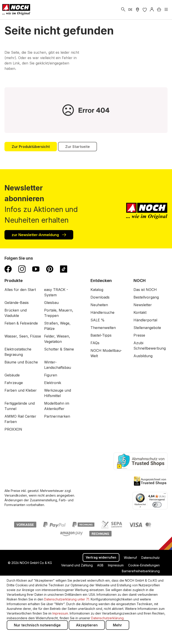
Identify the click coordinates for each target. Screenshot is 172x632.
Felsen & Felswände (21, 323)
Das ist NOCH (145, 289)
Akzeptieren (87, 625)
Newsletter (142, 305)
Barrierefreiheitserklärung (141, 571)
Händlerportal (145, 320)
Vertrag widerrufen (101, 557)
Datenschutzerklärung (107, 618)
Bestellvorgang (146, 297)
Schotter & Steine (59, 349)
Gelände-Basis (16, 302)
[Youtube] (35, 269)
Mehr (117, 625)
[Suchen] (123, 9)
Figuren (50, 375)
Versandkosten (15, 495)
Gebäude (12, 375)
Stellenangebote (147, 327)
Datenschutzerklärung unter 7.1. (67, 599)
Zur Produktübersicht (31, 146)
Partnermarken (57, 416)
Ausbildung (143, 356)
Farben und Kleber (20, 390)
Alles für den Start (20, 289)
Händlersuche (102, 312)
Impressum (116, 565)
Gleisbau (51, 302)
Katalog (96, 289)
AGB (100, 565)
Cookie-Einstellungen (144, 565)
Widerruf (130, 557)
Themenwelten (103, 327)
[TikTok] (63, 269)
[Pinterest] (49, 269)
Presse (139, 335)
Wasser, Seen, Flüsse (22, 336)
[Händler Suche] (137, 9)
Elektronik (52, 382)
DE (130, 9)
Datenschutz (150, 557)
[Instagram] (22, 269)
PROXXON (13, 429)
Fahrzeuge (13, 382)
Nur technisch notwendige (37, 625)
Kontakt (139, 312)
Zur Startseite (77, 146)
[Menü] (166, 9)
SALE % (97, 320)
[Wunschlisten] (144, 9)
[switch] (157, 504)
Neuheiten (99, 305)
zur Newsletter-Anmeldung (36, 235)
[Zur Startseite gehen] (16, 9)
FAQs (94, 343)
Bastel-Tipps (101, 335)
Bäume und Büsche (21, 362)
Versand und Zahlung (77, 565)
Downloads (100, 297)
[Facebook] (8, 269)
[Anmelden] (151, 9)
